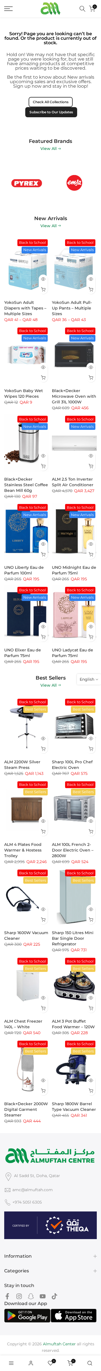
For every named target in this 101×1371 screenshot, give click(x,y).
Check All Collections (50, 102)
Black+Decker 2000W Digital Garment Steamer (26, 1109)
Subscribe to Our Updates (51, 112)
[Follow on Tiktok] (54, 1296)
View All (48, 148)
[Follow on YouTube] (43, 1296)
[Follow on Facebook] (7, 1296)
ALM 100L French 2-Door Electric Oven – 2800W (72, 850)
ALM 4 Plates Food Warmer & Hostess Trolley (23, 850)
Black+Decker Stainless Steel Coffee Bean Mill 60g (26, 485)
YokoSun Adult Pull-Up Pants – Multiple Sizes (72, 308)
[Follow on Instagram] (19, 1296)
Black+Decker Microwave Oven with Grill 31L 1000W (74, 396)
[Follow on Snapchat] (31, 1296)
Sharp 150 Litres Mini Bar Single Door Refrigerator (72, 938)
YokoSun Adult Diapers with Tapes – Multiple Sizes (25, 308)
